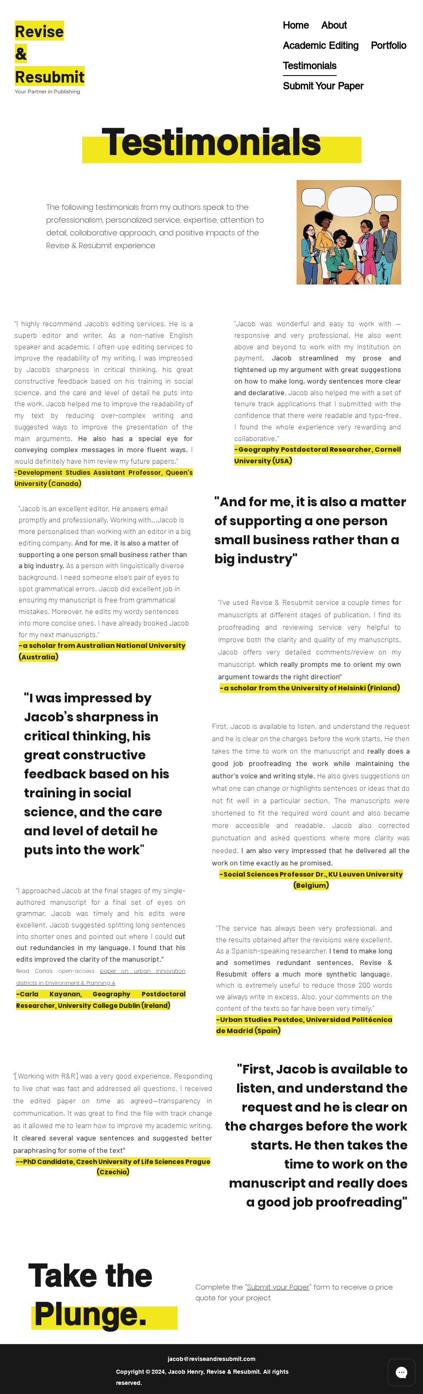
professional (355, 927)
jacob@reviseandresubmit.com (211, 1359)
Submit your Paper (278, 1287)
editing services (158, 346)
